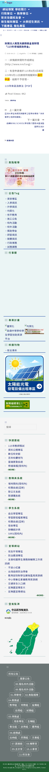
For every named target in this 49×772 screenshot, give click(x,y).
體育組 (35, 726)
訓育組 (24, 726)
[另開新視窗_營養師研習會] (34, 331)
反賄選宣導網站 (16, 591)
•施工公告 (11, 218)
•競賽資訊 (11, 238)
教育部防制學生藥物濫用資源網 (25, 575)
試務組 (30, 710)
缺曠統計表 (14, 529)
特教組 (24, 705)
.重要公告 (24, 678)
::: (3, 2)
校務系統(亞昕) (16, 487)
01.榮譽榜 (16, 694)
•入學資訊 (11, 202)
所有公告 (13, 674)
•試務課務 (11, 246)
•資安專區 (11, 198)
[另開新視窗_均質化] (34, 326)
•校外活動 (11, 226)
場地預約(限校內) (17, 483)
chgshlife (22, 53)
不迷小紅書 (14, 567)
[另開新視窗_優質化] (14, 326)
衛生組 (13, 726)
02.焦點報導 (31, 694)
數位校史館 (14, 453)
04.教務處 (13, 700)
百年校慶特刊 (15, 457)
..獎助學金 (13, 100)
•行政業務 (11, 242)
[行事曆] (24, 285)
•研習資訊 (11, 234)
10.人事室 (31, 749)
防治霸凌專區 (15, 555)
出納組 (13, 737)
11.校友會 (24, 754)
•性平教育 (11, 214)
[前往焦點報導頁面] (19, 177)
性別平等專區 (15, 551)
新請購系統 (14, 495)
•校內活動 (11, 222)
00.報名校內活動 (24, 684)
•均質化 (10, 210)
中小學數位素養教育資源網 (23, 579)
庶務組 (24, 737)
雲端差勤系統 (15, 461)
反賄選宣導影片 (16, 587)
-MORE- (10, 469)
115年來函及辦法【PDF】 (19, 86)
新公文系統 (14, 491)
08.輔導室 (31, 743)
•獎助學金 (11, 230)
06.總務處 (15, 732)
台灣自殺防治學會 (18, 571)
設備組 (35, 705)
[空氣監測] (24, 631)
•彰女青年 (11, 350)
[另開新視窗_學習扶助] (14, 335)
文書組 (35, 737)
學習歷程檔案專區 (18, 517)
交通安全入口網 (16, 583)
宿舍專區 (13, 525)
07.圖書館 (17, 743)
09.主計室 (17, 749)
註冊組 (19, 710)
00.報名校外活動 (24, 689)
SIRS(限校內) (15, 533)
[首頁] (4, 30)
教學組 (13, 705)
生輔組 (40, 53)
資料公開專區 (15, 449)
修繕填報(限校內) (17, 465)
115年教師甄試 (16, 445)
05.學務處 (33, 53)
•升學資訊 (11, 206)
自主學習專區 (15, 513)
